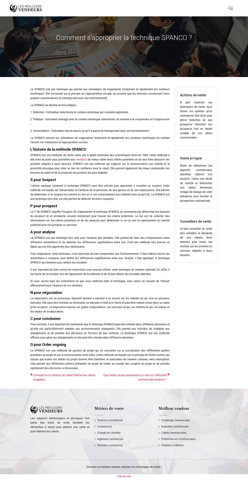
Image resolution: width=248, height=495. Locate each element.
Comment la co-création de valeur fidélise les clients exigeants (64, 377)
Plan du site (124, 476)
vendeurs (81, 159)
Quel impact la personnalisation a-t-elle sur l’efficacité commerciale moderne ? (135, 377)
